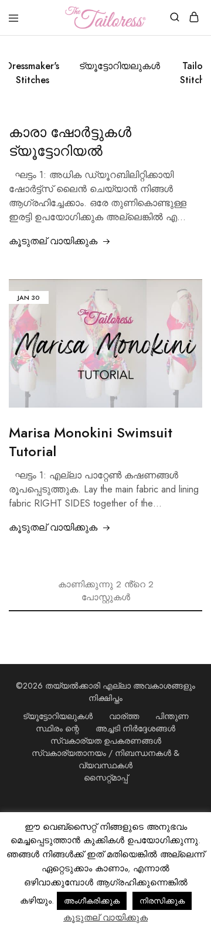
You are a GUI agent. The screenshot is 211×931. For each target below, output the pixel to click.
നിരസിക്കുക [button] (162, 900)
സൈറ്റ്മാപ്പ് (106, 777)
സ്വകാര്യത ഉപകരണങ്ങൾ (105, 741)
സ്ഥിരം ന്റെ (57, 728)
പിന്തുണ (172, 716)
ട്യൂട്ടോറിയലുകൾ (119, 66)
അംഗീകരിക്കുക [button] (92, 900)
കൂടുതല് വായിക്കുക (53, 241)
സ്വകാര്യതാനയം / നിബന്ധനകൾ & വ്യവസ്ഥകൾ (105, 759)
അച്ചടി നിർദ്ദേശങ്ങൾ (135, 728)
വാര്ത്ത (124, 716)
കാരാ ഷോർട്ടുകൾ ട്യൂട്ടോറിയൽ (70, 141)
